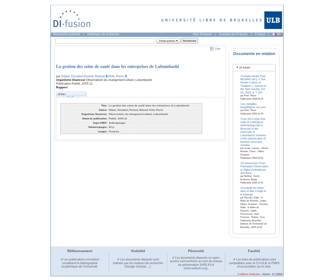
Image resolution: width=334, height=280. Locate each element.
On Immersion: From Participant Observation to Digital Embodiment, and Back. (254, 168)
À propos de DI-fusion (233, 34)
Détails (62, 94)
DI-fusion (244, 67)
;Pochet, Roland (94, 76)
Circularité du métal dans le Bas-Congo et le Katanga (253, 191)
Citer (218, 48)
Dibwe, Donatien (72, 76)
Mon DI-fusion (202, 34)
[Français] (274, 34)
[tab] (254, 67)
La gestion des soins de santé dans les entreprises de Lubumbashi (117, 66)
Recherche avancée (66, 34)
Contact (260, 34)
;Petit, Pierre (116, 76)
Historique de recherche (103, 34)
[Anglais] (279, 34)
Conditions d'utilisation (248, 274)
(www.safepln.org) (196, 268)
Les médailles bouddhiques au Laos (253, 105)
